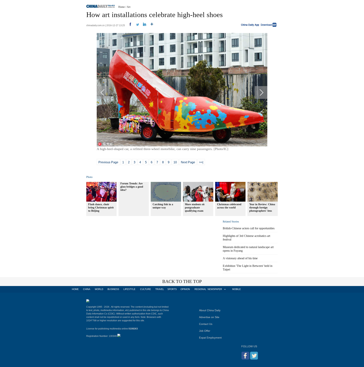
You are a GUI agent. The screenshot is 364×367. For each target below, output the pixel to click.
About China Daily (209, 310)
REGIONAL (200, 289)
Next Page (188, 162)
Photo (89, 177)
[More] (150, 25)
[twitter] (136, 25)
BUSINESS (113, 289)
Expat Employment (210, 337)
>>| (201, 162)
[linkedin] (143, 25)
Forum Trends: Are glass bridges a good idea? (131, 186)
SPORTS (172, 289)
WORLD (99, 289)
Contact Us (205, 323)
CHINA (86, 289)
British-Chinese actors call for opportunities (249, 228)
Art (128, 7)
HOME (75, 289)
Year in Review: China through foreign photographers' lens (262, 207)
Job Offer (204, 330)
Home (121, 7)
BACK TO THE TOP (182, 281)
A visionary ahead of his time (240, 258)
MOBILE (236, 289)
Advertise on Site (209, 317)
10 (175, 162)
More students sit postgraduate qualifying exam (195, 207)
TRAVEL (159, 289)
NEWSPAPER (215, 289)
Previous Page (108, 162)
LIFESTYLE (129, 289)
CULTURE (145, 289)
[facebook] (129, 25)
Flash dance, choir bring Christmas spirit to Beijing (101, 207)
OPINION (185, 289)
